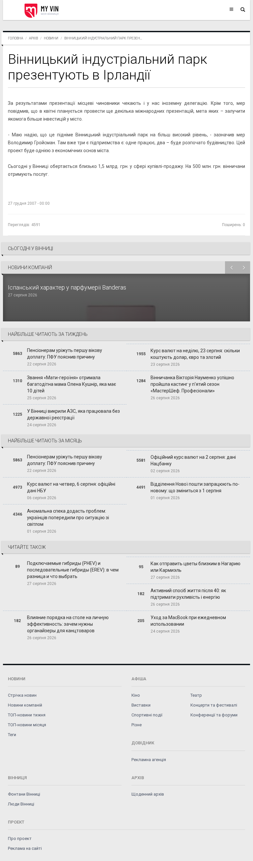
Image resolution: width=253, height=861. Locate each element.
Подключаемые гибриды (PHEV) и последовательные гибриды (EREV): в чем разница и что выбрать (73, 570)
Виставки (141, 705)
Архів (33, 38)
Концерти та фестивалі (213, 705)
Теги (12, 734)
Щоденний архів (147, 794)
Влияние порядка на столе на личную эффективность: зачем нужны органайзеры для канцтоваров (68, 624)
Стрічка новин (22, 695)
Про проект (20, 838)
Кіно (135, 695)
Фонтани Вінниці (24, 794)
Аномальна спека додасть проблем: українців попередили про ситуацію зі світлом (68, 517)
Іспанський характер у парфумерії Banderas (67, 287)
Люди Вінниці (21, 804)
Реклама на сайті (25, 848)
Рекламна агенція (148, 759)
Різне (136, 724)
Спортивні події (146, 714)
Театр (196, 695)
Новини (51, 38)
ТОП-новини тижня (26, 714)
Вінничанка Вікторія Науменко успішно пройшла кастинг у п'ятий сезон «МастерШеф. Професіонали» (192, 384)
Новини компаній (25, 705)
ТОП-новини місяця (27, 724)
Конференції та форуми (214, 714)
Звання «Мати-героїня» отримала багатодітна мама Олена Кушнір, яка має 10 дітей (71, 384)
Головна (15, 38)
